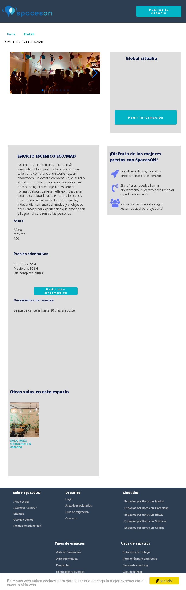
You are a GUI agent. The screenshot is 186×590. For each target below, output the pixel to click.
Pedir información (145, 117)
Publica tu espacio (159, 11)
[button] (95, 73)
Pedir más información (55, 290)
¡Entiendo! (164, 580)
